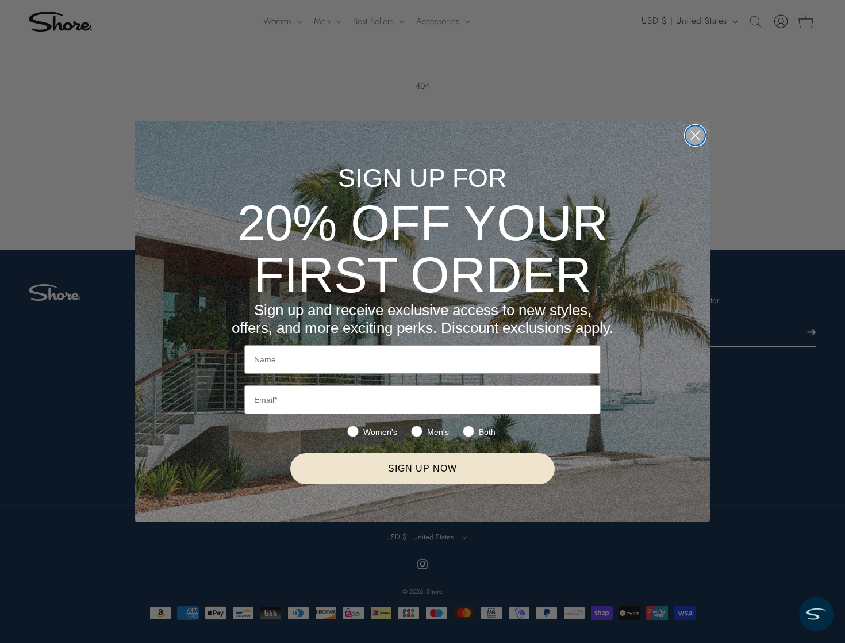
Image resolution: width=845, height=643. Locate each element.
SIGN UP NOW (422, 468)
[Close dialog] (695, 135)
